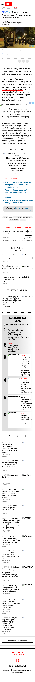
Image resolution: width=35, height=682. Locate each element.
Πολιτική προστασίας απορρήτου (22, 670)
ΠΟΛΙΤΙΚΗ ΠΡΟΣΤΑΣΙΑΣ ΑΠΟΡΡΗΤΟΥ (22, 240)
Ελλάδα (15, 7)
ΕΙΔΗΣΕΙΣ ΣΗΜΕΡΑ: (11, 179)
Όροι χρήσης (6, 670)
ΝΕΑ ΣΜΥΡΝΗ (27, 217)
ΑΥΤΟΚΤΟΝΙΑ (14, 220)
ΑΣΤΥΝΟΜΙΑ (17, 217)
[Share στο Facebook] (30, 103)
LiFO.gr (17, 208)
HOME (3, 7)
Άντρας (23, 220)
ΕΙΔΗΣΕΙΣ (9, 7)
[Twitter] (33, 46)
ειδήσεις (28, 210)
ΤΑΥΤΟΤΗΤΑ (17, 652)
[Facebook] (30, 46)
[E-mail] (27, 61)
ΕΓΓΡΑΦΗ (28, 237)
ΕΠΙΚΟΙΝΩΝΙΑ (17, 655)
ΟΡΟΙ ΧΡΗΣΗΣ (6, 240)
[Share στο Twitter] (33, 103)
